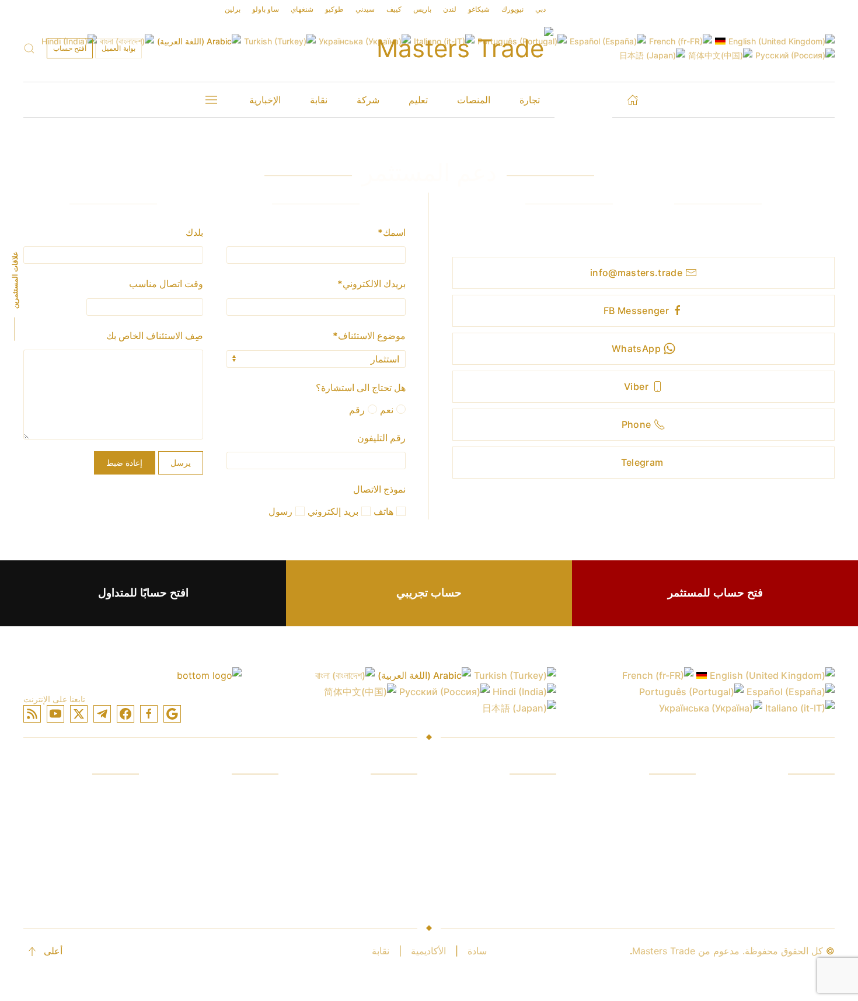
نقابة (380, 951)
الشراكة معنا (114, 884)
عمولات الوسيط (525, 817)
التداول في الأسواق (798, 817)
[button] (29, 48)
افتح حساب (69, 48)
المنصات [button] (473, 100)
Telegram (642, 462)
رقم (358, 410)
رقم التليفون (381, 438)
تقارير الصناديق (666, 817)
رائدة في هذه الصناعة (97, 817)
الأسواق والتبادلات (521, 795)
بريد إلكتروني (334, 511)
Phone (636, 424)
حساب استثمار (249, 795)
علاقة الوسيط (112, 861)
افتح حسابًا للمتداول (143, 592)
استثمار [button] (583, 100)
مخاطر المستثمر (663, 884)
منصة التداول (391, 795)
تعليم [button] (418, 100)
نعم (388, 410)
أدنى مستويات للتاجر (238, 884)
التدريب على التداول (795, 839)
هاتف (385, 511)
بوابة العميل (118, 48)
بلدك (194, 232)
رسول (281, 511)
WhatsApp (636, 348)
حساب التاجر (253, 817)
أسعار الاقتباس (527, 839)
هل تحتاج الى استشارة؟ (361, 387)
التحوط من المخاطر (657, 861)
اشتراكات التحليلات (519, 861)
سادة (477, 951)
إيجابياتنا (681, 795)
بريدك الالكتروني (371, 284)
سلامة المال (115, 839)
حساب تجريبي (429, 592)
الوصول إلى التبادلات (794, 861)
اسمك (392, 232)
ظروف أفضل (530, 884)
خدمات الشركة (109, 795)
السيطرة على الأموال (654, 839)
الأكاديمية (428, 951)
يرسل (180, 463)
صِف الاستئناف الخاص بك (154, 335)
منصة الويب (394, 817)
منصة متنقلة (393, 839)
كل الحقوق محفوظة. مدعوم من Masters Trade (727, 951)
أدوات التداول (391, 861)
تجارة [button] (529, 100)
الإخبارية (265, 100)
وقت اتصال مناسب (166, 284)
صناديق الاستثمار (802, 795)
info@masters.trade (636, 272)
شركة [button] (368, 100)
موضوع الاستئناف (369, 335)
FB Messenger (636, 310)
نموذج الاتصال (379, 489)
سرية (268, 861)
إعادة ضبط (124, 463)
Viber (636, 386)
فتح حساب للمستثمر (715, 592)
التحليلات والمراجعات (793, 884)
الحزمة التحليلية (387, 884)
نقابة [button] (318, 100)
